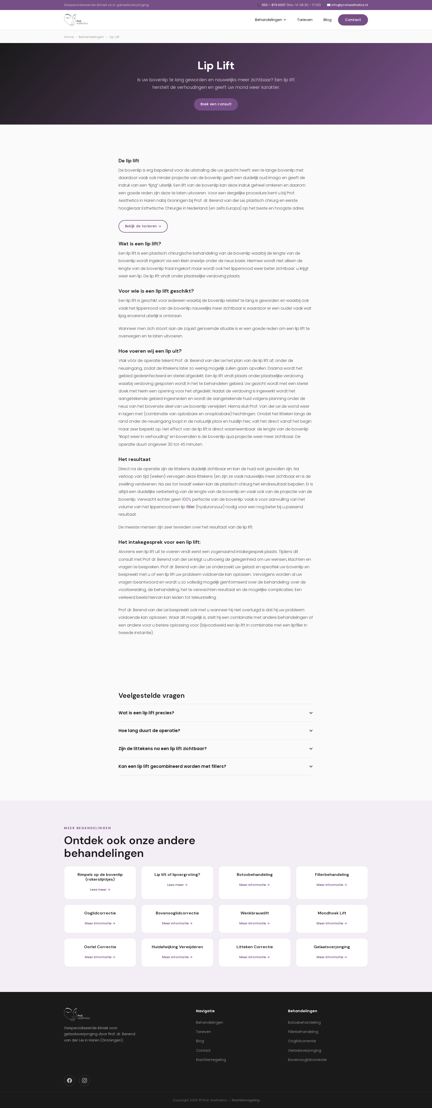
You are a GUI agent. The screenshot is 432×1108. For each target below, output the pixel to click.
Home (69, 37)
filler (190, 507)
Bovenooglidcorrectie (307, 1059)
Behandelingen (268, 19)
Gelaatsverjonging (304, 1050)
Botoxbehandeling (304, 1022)
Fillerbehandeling (303, 1031)
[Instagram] (84, 1080)
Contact (353, 19)
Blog (328, 19)
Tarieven (304, 19)
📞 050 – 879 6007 (289, 5)
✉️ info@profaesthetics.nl (347, 5)
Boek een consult (216, 104)
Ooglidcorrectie (302, 1040)
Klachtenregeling (211, 1059)
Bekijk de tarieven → (143, 226)
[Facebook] (69, 1080)
